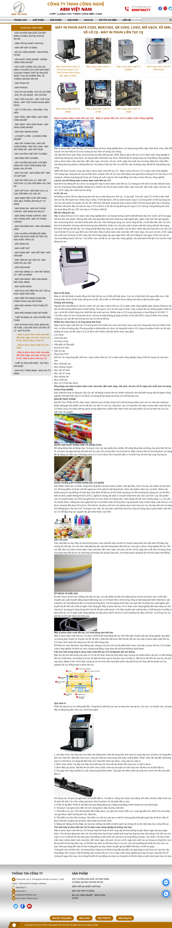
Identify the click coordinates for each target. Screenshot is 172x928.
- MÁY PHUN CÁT (21, 83)
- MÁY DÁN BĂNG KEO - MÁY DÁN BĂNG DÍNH (32, 228)
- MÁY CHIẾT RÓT (22, 248)
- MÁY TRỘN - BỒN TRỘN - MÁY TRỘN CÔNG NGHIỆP (31, 118)
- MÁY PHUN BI (20, 87)
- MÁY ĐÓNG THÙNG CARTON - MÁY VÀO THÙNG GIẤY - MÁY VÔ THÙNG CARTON (30, 219)
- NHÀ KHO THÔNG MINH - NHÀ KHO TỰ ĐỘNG (32, 372)
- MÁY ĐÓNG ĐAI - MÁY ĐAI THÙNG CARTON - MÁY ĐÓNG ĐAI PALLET (30, 210)
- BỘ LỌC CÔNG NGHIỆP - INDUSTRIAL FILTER (31, 53)
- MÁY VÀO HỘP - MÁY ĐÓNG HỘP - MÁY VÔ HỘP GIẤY (32, 174)
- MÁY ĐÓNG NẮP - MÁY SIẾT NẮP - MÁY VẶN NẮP (32, 254)
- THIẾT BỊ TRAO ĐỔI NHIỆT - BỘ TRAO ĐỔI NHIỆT (31, 364)
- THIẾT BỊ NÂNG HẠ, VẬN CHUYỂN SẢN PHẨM (32, 319)
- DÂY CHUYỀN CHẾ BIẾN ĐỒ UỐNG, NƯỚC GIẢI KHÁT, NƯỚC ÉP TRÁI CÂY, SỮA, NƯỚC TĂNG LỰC (31, 236)
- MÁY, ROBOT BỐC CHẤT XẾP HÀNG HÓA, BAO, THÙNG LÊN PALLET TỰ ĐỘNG (30, 201)
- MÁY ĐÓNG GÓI (21, 244)
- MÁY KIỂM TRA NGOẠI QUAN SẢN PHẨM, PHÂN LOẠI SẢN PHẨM (30, 299)
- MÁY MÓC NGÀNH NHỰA (26, 132)
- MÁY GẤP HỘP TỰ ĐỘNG (25, 47)
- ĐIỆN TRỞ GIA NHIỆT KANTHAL (29, 43)
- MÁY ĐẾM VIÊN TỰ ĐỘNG (26, 158)
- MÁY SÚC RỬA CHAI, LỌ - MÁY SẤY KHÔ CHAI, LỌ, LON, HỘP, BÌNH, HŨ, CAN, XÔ (32, 183)
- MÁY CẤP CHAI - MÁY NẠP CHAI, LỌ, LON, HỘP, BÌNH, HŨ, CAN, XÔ (31, 192)
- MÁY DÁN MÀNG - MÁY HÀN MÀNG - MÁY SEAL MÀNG (31, 280)
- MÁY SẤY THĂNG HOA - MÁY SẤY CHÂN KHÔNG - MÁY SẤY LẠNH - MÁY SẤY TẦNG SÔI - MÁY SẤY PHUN (31, 146)
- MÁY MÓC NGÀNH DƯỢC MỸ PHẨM (30, 313)
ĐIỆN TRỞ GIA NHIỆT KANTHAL (86, 886)
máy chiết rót (104, 918)
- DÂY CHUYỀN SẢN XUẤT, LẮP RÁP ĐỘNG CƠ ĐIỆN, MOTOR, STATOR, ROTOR (30, 36)
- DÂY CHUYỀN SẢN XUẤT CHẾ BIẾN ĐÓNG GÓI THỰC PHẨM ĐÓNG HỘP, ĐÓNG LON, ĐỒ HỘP (30, 165)
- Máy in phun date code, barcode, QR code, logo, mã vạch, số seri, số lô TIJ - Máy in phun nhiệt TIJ (33, 337)
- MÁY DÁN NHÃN (22, 267)
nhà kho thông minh (61, 918)
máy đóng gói (125, 918)
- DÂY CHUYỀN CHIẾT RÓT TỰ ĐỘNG (30, 154)
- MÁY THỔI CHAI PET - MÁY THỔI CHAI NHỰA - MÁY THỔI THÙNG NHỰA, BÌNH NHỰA (32, 102)
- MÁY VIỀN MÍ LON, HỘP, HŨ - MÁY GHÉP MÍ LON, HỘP (30, 261)
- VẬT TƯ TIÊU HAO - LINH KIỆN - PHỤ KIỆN (31, 111)
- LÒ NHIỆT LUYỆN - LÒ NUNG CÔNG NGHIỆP (30, 137)
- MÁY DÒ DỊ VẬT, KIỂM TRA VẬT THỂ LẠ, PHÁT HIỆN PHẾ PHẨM (32, 292)
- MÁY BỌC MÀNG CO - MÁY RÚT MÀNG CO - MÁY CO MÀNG (32, 273)
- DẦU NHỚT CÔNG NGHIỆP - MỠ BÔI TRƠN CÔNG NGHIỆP (30, 61)
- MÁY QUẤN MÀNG (23, 286)
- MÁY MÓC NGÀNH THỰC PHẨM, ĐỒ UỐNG (31, 307)
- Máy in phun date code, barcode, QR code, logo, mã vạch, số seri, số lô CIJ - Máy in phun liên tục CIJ (33, 355)
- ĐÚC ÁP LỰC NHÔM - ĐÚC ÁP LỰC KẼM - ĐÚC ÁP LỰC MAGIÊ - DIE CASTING (32, 93)
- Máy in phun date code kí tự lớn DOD (33, 346)
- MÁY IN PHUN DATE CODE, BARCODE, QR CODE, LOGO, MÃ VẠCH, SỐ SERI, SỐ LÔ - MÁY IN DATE (32, 327)
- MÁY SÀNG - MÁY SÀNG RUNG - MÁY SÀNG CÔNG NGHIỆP (31, 126)
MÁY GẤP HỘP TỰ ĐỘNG (83, 891)
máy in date (84, 918)
